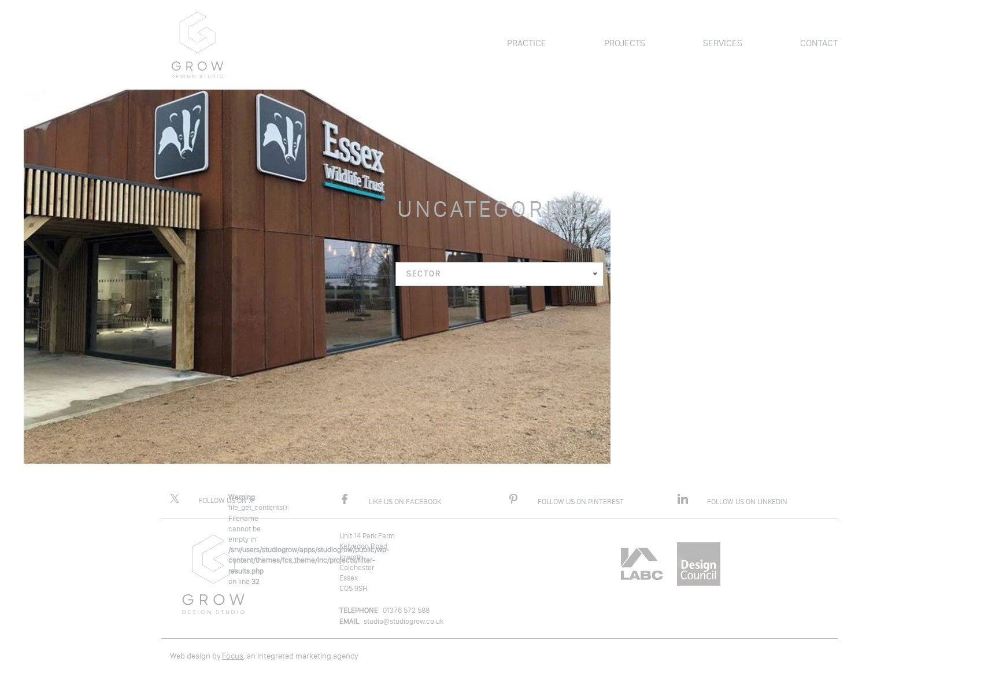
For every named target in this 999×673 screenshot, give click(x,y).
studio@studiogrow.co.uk (403, 621)
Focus (232, 656)
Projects (624, 43)
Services (722, 43)
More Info (68, 524)
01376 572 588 (406, 610)
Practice (526, 43)
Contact (819, 43)
